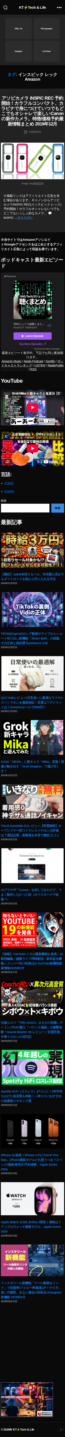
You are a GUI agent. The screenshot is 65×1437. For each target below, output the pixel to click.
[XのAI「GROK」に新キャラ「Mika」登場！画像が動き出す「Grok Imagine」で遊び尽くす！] (32, 737)
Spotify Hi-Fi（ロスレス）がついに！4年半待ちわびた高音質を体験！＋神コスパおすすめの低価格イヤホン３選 (31, 1096)
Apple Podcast (33, 361)
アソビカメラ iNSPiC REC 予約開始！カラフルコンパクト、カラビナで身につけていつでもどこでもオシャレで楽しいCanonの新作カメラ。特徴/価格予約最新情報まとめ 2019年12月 (32, 110)
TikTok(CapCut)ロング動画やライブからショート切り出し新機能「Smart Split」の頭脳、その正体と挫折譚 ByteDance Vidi (31, 638)
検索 (3, 500)
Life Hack (46, 51)
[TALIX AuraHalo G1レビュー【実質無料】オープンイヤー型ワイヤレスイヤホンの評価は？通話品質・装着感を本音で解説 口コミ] (32, 801)
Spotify (50, 361)
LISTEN (39, 365)
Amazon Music (11, 361)
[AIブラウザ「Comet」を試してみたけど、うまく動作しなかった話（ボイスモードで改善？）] (32, 865)
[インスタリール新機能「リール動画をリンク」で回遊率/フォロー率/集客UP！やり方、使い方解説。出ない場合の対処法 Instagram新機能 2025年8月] (32, 1260)
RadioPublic (56, 365)
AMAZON (37, 183)
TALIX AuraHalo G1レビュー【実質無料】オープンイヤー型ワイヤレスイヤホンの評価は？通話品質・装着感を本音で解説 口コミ (31, 830)
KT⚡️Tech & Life (32, 7)
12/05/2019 (35, 131)
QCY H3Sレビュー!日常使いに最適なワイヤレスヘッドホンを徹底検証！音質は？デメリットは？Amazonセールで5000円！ (32, 702)
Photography (46, 29)
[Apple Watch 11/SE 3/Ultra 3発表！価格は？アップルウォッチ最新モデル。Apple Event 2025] (32, 1198)
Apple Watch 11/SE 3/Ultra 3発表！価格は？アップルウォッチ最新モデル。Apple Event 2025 (31, 1226)
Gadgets (18, 51)
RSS (33, 369)
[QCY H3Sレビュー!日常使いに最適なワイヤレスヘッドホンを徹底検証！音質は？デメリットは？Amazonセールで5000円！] (32, 673)
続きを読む (25, 217)
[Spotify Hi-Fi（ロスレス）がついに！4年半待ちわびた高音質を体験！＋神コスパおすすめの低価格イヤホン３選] (32, 1067)
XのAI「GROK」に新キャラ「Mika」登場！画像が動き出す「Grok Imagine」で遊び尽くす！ (32, 766)
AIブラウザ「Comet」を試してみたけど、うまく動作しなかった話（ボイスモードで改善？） (31, 894)
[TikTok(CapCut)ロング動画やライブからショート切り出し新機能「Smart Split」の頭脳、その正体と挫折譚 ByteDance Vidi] (32, 609)
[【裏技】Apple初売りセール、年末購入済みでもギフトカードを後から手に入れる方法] (32, 550)
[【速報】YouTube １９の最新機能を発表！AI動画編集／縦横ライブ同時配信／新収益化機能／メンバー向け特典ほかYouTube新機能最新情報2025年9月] (32, 929)
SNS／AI (18, 29)
